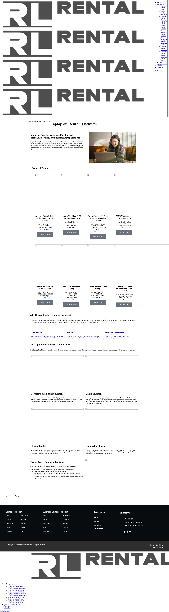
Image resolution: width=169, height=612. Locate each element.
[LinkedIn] (127, 532)
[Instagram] (130, 532)
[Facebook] (124, 532)
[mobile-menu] (168, 58)
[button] (84, 498)
